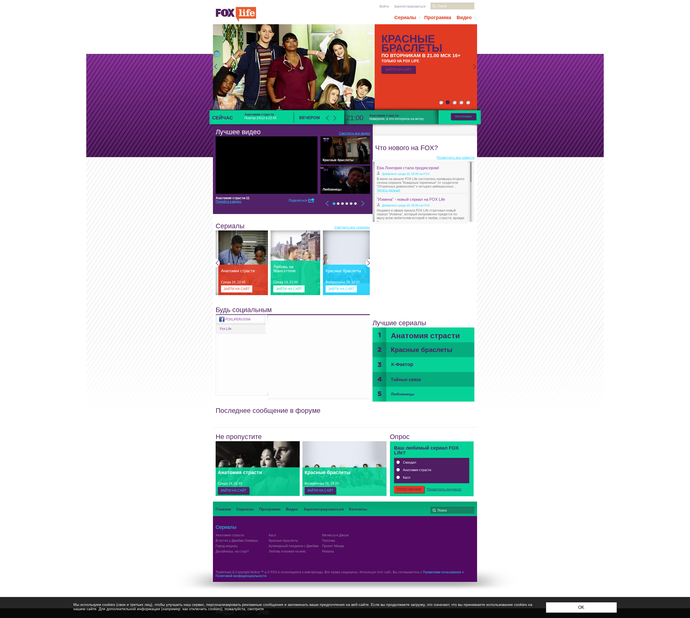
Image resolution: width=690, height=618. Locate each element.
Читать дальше (388, 190)
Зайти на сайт (237, 289)
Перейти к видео (228, 201)
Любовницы (402, 394)
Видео (464, 17)
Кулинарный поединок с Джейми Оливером (302, 546)
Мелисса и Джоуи (335, 535)
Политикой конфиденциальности (241, 576)
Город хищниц (226, 546)
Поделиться (298, 200)
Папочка (328, 541)
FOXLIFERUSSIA (238, 319)
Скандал (409, 462)
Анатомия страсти (425, 336)
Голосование (409, 489)
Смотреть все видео (354, 133)
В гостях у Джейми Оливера (237, 541)
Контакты (358, 509)
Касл (406, 477)
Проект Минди (333, 546)
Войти (384, 6)
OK (581, 607)
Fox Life (226, 329)
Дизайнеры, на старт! (232, 551)
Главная (223, 509)
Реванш (328, 551)
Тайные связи (406, 379)
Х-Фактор (402, 364)
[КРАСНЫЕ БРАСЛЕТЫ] (345, 66)
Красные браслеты (422, 349)
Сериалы (405, 17)
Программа (437, 17)
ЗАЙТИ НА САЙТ (398, 69)
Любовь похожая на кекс (287, 551)
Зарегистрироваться (410, 6)
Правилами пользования (442, 572)
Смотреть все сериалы (352, 227)
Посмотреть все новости (455, 158)
